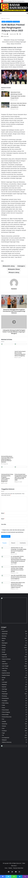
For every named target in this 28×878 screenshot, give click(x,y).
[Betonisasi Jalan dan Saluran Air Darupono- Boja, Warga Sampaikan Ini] (5, 105)
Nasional (4, 686)
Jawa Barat (4, 663)
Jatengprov (21, 266)
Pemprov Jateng (14, 272)
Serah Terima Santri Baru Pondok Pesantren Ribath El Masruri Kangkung (20, 353)
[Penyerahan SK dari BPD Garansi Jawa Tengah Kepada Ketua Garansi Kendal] (6, 569)
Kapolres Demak (6, 673)
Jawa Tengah (9, 21)
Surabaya (4, 730)
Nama (3, 513)
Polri (3, 719)
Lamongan (4, 682)
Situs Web (3, 524)
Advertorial (4, 633)
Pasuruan (4, 691)
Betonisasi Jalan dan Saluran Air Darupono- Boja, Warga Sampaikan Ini (19, 105)
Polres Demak (5, 709)
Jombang (4, 670)
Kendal (3, 677)
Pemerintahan (5, 698)
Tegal (3, 733)
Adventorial (4, 631)
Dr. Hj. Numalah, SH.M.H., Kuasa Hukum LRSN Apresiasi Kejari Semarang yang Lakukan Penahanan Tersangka (18, 559)
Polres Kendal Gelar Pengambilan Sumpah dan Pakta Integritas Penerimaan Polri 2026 (21, 477)
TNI (3, 735)
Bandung (4, 636)
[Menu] (0, 13)
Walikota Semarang (6, 742)
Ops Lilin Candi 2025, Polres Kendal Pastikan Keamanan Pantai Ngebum (18, 577)
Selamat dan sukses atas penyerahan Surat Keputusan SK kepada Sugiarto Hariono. (18, 585)
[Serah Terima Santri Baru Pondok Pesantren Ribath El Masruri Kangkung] (21, 346)
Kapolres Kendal (6, 675)
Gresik (3, 652)
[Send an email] (7, 34)
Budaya (4, 645)
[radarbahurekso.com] (14, 7)
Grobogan (4, 654)
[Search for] (27, 13)
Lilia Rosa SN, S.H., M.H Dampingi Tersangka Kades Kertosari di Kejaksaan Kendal (18, 550)
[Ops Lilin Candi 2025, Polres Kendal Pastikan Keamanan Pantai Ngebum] (6, 577)
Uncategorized (16, 21)
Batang (3, 638)
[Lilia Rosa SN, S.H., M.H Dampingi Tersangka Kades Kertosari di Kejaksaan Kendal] (6, 550)
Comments (23, 543)
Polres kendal (5, 714)
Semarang (4, 723)
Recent (13, 543)
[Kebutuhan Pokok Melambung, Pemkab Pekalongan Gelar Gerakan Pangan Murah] (5, 94)
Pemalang (4, 696)
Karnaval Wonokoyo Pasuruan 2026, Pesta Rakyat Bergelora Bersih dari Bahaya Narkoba (7, 459)
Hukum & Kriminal (6, 659)
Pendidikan (4, 700)
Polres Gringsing (6, 712)
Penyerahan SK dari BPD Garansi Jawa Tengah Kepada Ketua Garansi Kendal (17, 569)
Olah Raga (4, 689)
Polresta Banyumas (6, 716)
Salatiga (4, 721)
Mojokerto (4, 684)
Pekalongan (5, 693)
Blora (3, 640)
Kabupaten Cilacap (14, 269)
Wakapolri (4, 739)
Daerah (8, 18)
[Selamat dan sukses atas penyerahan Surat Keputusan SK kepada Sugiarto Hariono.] (6, 584)
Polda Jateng (5, 703)
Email (3, 518)
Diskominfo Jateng (9, 266)
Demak (3, 649)
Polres (3, 707)
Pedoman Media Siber (18, 868)
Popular (4, 543)
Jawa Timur (5, 668)
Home (4, 18)
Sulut (3, 728)
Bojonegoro (4, 643)
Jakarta (4, 661)
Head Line (4, 656)
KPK (3, 679)
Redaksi (14, 289)
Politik (3, 705)
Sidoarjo (4, 726)
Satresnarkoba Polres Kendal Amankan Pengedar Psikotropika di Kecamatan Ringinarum (7, 478)
